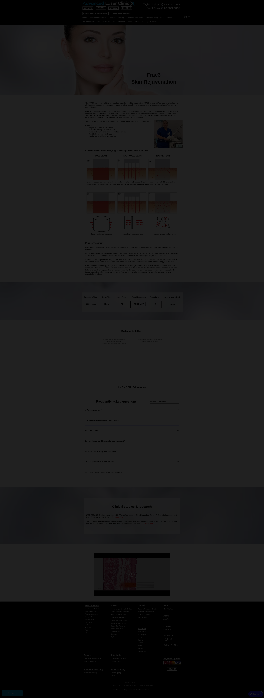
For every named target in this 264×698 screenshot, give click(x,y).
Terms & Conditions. (115, 389)
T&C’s (113, 377)
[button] (171, 307)
